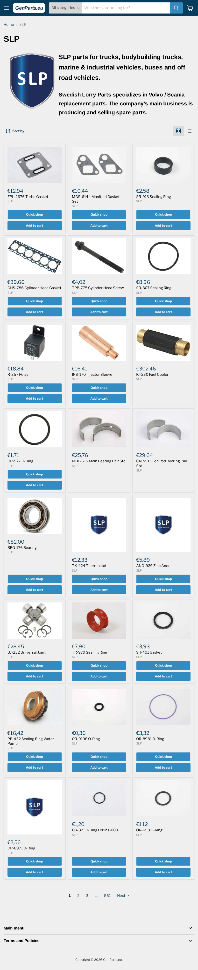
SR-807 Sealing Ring (153, 288)
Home (9, 25)
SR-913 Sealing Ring (153, 197)
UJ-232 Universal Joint (26, 652)
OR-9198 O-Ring (86, 739)
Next (121, 896)
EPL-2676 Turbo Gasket (27, 197)
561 (107, 896)
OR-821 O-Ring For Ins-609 (95, 830)
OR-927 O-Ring (20, 461)
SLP (10, 201)
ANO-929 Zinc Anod (153, 566)
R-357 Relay (17, 374)
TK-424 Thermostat (89, 566)
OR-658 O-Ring (149, 830)
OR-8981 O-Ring (150, 739)
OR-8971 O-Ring (21, 848)
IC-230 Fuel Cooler (152, 374)
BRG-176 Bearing (22, 548)
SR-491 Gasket (149, 652)
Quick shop (34, 214)
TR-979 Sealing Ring (89, 652)
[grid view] (178, 131)
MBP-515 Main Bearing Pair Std (99, 461)
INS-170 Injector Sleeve (92, 374)
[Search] (176, 8)
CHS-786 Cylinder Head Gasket (34, 288)
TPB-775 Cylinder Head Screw (98, 288)
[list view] (189, 131)
